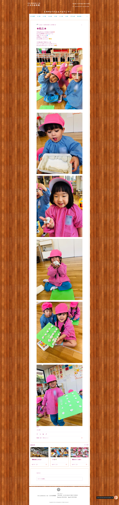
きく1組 (38, 16)
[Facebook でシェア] (37, 434)
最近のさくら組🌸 (76, 459)
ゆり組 (55, 16)
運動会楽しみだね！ (37, 459)
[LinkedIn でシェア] (43, 434)
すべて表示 (86, 444)
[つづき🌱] (59, 452)
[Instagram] (58, 489)
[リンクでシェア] (46, 434)
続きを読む (79, 16)
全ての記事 (32, 16)
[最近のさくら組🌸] (80, 452)
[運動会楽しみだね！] (39, 452)
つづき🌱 (54, 459)
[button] (87, 16)
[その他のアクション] (81, 25)
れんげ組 (50, 16)
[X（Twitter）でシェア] (40, 434)
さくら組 (61, 16)
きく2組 (44, 16)
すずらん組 (72, 16)
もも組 (66, 16)
